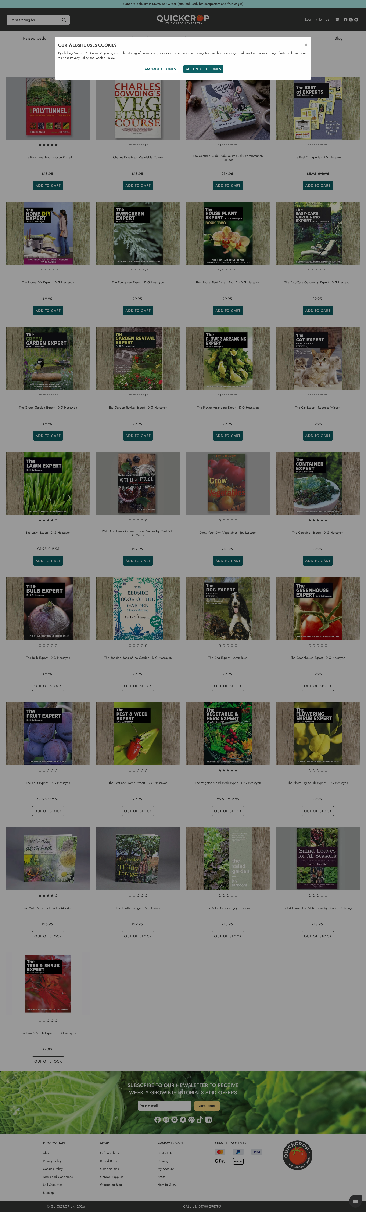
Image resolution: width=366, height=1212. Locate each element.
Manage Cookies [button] (160, 69)
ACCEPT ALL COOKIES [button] (203, 69)
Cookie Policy (105, 57)
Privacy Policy (79, 57)
